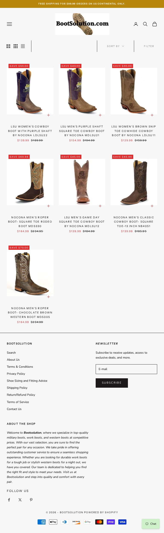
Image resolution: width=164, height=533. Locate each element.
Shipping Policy (17, 388)
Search (11, 353)
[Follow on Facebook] (9, 500)
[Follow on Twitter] (20, 500)
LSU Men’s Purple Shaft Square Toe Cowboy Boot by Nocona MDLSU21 (82, 131)
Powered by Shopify (101, 512)
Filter (149, 46)
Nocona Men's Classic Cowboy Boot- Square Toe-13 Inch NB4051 (134, 222)
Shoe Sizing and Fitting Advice (27, 381)
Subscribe (112, 383)
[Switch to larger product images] (8, 46)
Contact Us (14, 409)
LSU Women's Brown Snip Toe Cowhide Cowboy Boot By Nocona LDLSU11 (133, 131)
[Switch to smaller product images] (16, 46)
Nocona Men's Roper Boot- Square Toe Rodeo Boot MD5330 (30, 222)
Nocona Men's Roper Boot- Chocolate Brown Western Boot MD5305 (30, 313)
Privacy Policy (16, 374)
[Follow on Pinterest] (31, 500)
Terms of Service (18, 402)
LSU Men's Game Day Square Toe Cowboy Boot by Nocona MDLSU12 (82, 222)
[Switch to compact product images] (23, 46)
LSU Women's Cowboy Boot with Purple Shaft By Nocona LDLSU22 (30, 131)
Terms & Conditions (20, 367)
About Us (13, 360)
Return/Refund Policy (21, 395)
